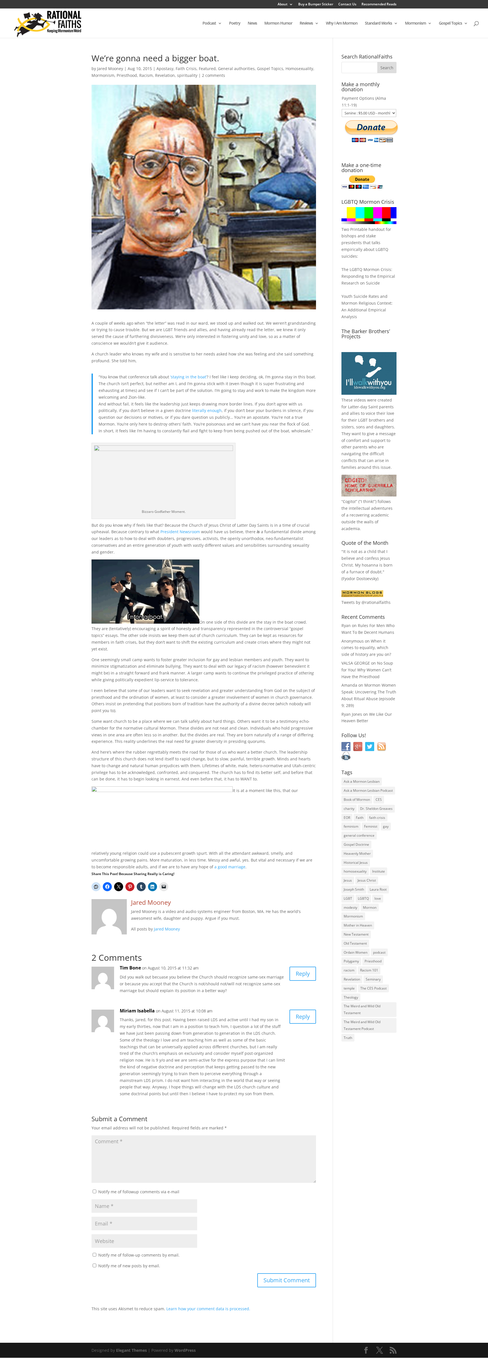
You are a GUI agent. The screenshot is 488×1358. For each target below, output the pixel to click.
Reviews (306, 23)
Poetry (234, 23)
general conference (359, 835)
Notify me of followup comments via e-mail (138, 1191)
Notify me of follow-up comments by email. (139, 1255)
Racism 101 (369, 970)
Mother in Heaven (358, 925)
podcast (379, 952)
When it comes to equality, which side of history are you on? (366, 647)
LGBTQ (363, 898)
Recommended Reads (378, 4)
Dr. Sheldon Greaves (376, 808)
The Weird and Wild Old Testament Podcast (362, 1025)
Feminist (370, 826)
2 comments (213, 75)
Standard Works (378, 23)
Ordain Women (355, 952)
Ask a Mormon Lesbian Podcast (368, 790)
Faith (359, 817)
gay (386, 826)
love (377, 898)
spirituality (187, 75)
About (282, 4)
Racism (146, 75)
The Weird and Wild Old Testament (362, 1009)
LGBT (363, 420)
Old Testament (355, 943)
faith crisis (377, 817)
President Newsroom (180, 531)
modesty (350, 907)
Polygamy (351, 961)
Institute (378, 871)
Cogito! (349, 501)
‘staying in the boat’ (188, 376)
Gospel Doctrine (356, 844)
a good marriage (229, 866)
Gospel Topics (450, 23)
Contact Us (347, 4)
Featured (207, 68)
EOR (347, 817)
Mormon (369, 907)
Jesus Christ (367, 880)
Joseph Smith (354, 889)
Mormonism (415, 23)
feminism (351, 826)
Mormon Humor (278, 23)
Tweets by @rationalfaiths (366, 602)
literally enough (207, 410)
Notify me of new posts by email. (129, 1265)
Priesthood (127, 75)
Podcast (209, 23)
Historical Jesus (356, 862)
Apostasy (164, 68)
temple (349, 988)
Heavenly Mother (357, 853)
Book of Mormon (357, 799)
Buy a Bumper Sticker (315, 4)
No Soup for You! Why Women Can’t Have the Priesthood (367, 669)
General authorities (236, 68)
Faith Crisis (186, 68)
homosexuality (355, 871)
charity (349, 808)
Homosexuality (299, 68)
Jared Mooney (110, 68)
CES (379, 799)
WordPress (185, 1350)
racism (349, 970)
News (252, 23)
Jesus (348, 880)
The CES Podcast (373, 988)
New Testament (356, 934)
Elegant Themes (131, 1350)
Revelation (165, 75)
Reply (303, 973)
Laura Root (378, 889)
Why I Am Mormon (342, 23)
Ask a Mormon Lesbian (362, 781)
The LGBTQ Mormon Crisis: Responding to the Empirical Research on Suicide (368, 276)
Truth (348, 1037)
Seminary (373, 979)
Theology (351, 997)
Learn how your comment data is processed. (208, 1308)
